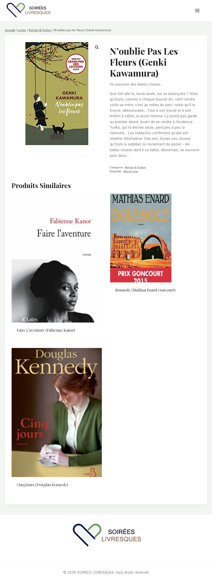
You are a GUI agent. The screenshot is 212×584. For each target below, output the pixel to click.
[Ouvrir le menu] (199, 10)
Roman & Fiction (135, 167)
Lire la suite (125, 303)
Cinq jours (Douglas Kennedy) (42, 484)
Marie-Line (130, 171)
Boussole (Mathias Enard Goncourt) (145, 290)
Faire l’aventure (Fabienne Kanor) (46, 330)
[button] (97, 47)
